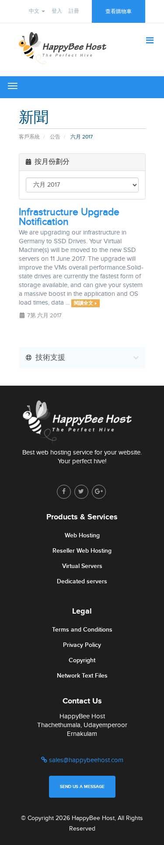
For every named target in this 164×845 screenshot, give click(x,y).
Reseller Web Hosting (82, 550)
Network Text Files (82, 675)
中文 (35, 11)
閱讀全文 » (85, 303)
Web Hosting (82, 535)
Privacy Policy (82, 645)
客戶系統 (29, 137)
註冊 (74, 11)
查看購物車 (118, 11)
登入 (57, 11)
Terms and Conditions (82, 629)
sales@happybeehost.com (85, 760)
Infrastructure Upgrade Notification (69, 217)
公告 (55, 137)
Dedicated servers (82, 581)
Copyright (82, 660)
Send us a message (82, 786)
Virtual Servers (82, 566)
